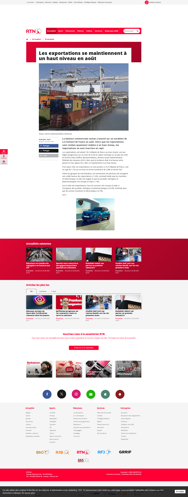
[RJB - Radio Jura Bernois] (62, 452)
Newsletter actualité (33, 436)
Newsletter (124, 439)
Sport (60, 31)
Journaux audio (31, 427)
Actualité (51, 31)
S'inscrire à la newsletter (83, 348)
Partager (45, 146)
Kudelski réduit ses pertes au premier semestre (95, 265)
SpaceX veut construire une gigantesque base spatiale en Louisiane (67, 265)
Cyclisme (53, 424)
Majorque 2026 (111, 31)
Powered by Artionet (113, 474)
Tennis (52, 433)
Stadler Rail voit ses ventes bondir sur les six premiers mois (127, 265)
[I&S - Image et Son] (83, 460)
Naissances (63, 2)
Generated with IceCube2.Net (131, 474)
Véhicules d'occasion (105, 2)
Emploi (99, 430)
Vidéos (89, 31)
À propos (124, 412)
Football (52, 412)
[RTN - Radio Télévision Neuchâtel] (83, 452)
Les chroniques (78, 415)
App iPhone (105, 394)
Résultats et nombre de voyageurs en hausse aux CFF (38, 265)
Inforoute (48, 2)
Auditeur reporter (32, 433)
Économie (49, 39)
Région (28, 412)
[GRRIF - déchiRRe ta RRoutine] (125, 452)
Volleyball (53, 421)
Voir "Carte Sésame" (48, 369)
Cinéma (99, 415)
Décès (70, 2)
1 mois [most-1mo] (53, 291)
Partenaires (125, 427)
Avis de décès (101, 433)
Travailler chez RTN (127, 424)
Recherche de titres (80, 418)
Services (98, 31)
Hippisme (53, 430)
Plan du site (54, 476)
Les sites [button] (30, 2)
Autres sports (54, 439)
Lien (45, 156)
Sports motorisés (55, 436)
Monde (28, 418)
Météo (99, 421)
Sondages (76, 433)
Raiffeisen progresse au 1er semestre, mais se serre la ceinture (67, 313)
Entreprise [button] (40, 2)
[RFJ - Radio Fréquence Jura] (104, 452)
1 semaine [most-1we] (42, 291)
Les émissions (78, 412)
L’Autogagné (77, 430)
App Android (119, 394)
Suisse (28, 415)
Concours (76, 436)
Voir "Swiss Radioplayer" (137, 369)
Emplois (55, 2)
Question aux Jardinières (81, 427)
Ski (51, 427)
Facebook (47, 394)
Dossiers (29, 430)
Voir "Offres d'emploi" (108, 369)
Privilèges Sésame (90, 2)
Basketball (53, 418)
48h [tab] (31, 291)
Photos (80, 31)
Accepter (180, 491)
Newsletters (90, 394)
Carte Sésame (78, 2)
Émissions (70, 31)
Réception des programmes (130, 415)
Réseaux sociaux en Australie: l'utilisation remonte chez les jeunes (37, 313)
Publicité (124, 421)
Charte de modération (128, 433)
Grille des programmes (81, 421)
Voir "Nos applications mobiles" (78, 369)
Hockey (52, 415)
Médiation (124, 430)
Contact (123, 436)
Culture (28, 424)
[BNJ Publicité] (41, 452)
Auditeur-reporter (155, 2)
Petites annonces (103, 424)
